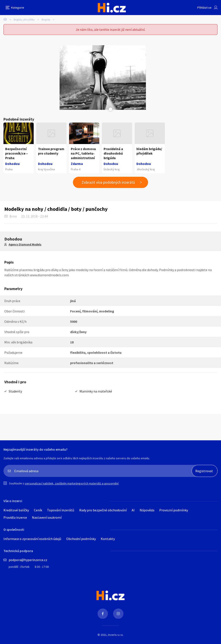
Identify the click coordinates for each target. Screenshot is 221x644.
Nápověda (147, 510)
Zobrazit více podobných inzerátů (108, 182)
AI (133, 510)
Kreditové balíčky (16, 510)
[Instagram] (118, 613)
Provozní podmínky (173, 510)
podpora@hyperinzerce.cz (28, 560)
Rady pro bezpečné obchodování (103, 510)
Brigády (46, 19)
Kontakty (108, 539)
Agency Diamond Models (25, 244)
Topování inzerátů (60, 510)
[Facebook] (103, 613)
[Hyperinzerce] (111, 7)
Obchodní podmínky (81, 539)
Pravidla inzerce (15, 517)
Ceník (38, 510)
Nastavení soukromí (47, 517)
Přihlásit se (204, 7)
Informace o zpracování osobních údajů (32, 539)
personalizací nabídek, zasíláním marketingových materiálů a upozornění (71, 483)
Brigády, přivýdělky (24, 19)
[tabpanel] (103, 77)
